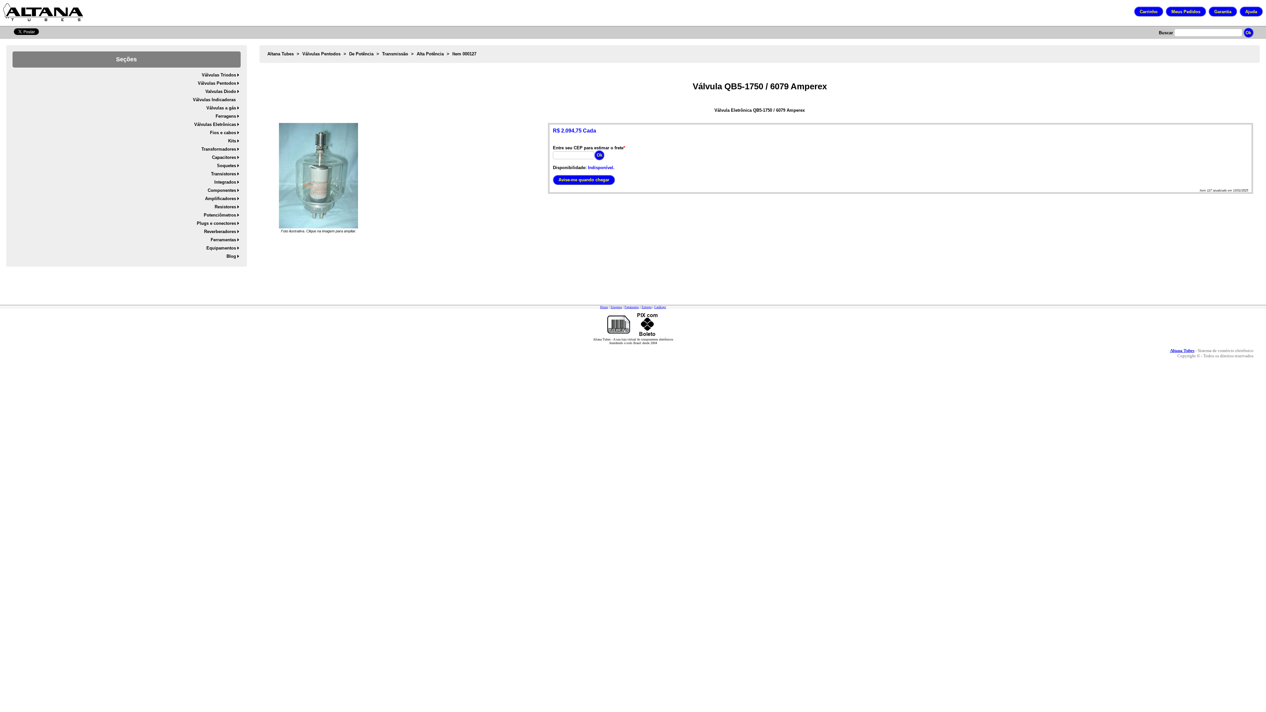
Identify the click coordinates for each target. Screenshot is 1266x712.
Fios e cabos (223, 132)
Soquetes (226, 165)
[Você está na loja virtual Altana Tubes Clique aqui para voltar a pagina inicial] (43, 12)
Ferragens (226, 116)
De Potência (361, 53)
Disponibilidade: (570, 167)
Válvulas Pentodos (217, 83)
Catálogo (660, 307)
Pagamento (631, 307)
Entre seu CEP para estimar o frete (588, 147)
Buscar (1166, 32)
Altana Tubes (280, 53)
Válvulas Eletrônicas (215, 124)
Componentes (222, 190)
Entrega (646, 307)
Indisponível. (601, 167)
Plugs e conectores (216, 223)
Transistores (223, 173)
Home (604, 307)
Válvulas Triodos (219, 75)
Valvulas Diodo (220, 91)
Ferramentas (223, 239)
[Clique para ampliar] (318, 175)
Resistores (225, 206)
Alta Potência (430, 53)
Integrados (225, 182)
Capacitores (224, 157)
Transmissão (395, 53)
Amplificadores (220, 198)
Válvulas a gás (221, 107)
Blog (231, 256)
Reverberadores (220, 231)
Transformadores (218, 149)
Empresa (616, 307)
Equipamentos (221, 248)
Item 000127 (464, 53)
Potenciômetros (220, 215)
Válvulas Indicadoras (214, 99)
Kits (232, 140)
